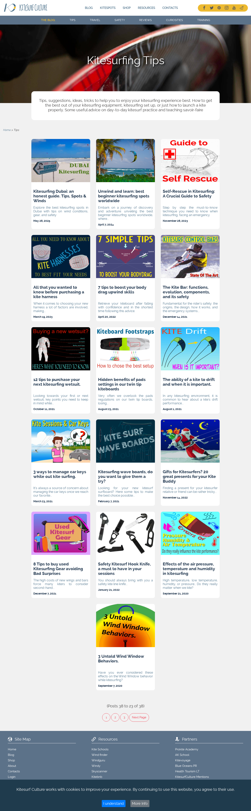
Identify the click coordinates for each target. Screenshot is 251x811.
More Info (140, 803)
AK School (182, 755)
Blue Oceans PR (186, 766)
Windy (96, 766)
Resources (146, 8)
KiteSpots (107, 8)
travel (95, 20)
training (203, 20)
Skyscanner (99, 771)
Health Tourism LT (187, 771)
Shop (127, 8)
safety (120, 20)
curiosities (174, 20)
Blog (89, 8)
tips (72, 20)
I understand (113, 803)
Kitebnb (97, 777)
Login (11, 777)
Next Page (139, 717)
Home (7, 130)
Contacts (170, 8)
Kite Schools (100, 749)
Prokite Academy (186, 749)
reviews (145, 20)
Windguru (98, 760)
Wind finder (99, 755)
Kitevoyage (182, 760)
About (12, 766)
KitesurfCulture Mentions (192, 777)
